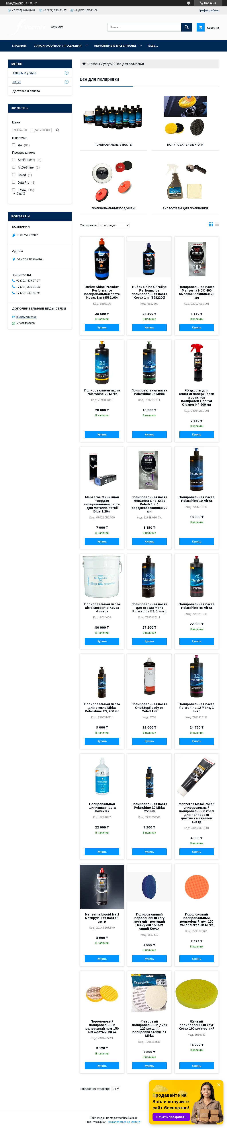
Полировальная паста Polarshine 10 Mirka (196, 498)
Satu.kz (132, 1118)
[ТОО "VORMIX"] (27, 34)
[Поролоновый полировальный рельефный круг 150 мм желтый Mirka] (102, 993)
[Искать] (186, 27)
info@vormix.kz (26, 317)
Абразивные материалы (115, 45)
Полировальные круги (185, 144)
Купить (102, 327)
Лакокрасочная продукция (58, 45)
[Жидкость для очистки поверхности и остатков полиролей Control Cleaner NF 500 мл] (197, 362)
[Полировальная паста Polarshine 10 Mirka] (197, 469)
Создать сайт (14, 3)
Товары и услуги (101, 64)
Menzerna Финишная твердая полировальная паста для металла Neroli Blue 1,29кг (102, 504)
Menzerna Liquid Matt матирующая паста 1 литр (102, 918)
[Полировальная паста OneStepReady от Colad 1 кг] (149, 676)
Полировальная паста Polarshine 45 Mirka (196, 606)
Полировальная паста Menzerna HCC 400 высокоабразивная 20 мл (196, 292)
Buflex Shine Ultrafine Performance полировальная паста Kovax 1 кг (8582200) (149, 292)
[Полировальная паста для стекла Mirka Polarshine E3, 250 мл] (102, 676)
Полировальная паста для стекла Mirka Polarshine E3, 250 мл (102, 707)
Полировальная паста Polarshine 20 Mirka (102, 392)
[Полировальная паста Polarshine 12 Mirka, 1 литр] (197, 676)
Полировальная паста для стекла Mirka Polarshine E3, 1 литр (149, 607)
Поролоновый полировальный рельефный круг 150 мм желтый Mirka (102, 1027)
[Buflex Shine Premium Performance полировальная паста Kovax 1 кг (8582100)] (102, 259)
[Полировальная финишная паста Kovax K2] (102, 776)
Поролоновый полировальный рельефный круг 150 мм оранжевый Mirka (196, 920)
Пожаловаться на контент (124, 1122)
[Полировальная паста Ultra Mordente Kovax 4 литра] (102, 576)
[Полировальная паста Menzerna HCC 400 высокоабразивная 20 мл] (197, 259)
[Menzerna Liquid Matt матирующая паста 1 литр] (102, 886)
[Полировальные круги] (185, 117)
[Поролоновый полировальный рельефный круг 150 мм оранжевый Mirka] (197, 886)
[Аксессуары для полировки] (185, 181)
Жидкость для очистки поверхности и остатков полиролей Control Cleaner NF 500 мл (196, 397)
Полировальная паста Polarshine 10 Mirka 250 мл (149, 807)
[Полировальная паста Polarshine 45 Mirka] (197, 576)
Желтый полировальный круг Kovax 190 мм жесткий (196, 1025)
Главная (19, 45)
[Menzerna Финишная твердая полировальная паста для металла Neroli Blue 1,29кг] (102, 469)
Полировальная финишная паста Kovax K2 (102, 807)
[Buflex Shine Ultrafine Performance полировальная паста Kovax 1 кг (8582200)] (149, 259)
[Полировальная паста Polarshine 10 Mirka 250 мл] (149, 776)
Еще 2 (20, 193)
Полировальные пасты (113, 144)
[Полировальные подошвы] (113, 181)
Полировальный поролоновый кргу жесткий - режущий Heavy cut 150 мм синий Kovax (149, 921)
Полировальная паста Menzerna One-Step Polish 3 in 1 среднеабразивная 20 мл (149, 504)
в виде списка (217, 225)
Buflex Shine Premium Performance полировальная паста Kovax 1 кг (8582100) (102, 292)
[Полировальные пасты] (113, 117)
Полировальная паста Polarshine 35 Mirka (149, 392)
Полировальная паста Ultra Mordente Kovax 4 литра (102, 607)
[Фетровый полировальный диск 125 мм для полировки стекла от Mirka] (149, 993)
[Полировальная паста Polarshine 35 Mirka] (149, 362)
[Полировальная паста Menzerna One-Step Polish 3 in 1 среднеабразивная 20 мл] (149, 469)
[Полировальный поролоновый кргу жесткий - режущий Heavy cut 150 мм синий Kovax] (149, 886)
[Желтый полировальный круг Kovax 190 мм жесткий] (197, 993)
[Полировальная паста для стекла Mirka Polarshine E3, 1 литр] (149, 576)
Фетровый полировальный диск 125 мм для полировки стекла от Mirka (149, 1028)
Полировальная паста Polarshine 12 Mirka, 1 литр (196, 707)
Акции (16, 82)
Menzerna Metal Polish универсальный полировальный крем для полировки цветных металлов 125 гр (197, 813)
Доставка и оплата (26, 91)
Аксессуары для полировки (185, 208)
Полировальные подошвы (113, 208)
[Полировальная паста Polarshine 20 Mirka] (102, 362)
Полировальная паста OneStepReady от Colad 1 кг (149, 707)
